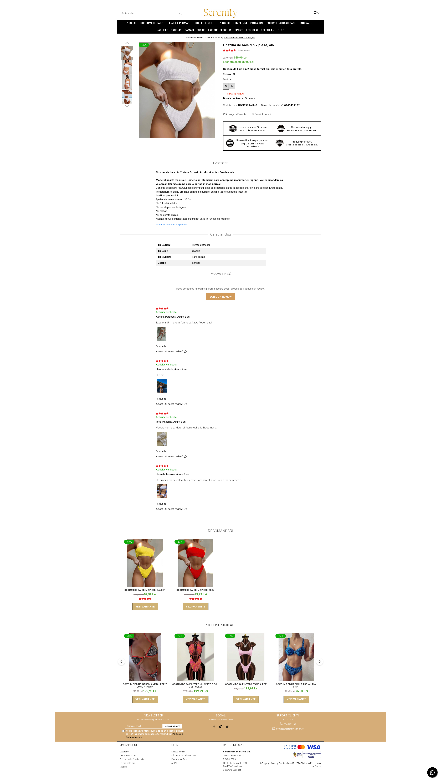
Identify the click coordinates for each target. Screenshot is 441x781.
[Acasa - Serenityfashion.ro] (220, 13)
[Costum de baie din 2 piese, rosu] (195, 563)
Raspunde (161, 346)
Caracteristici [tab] (220, 234)
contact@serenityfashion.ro (290, 728)
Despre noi (124, 752)
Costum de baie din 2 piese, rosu (195, 590)
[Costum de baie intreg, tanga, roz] (245, 657)
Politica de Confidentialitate (132, 759)
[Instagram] (227, 726)
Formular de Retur (179, 759)
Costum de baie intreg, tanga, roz (246, 684)
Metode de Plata (178, 752)
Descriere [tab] (220, 163)
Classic (196, 251)
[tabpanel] (177, 90)
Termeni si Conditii (128, 755)
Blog (281, 30)
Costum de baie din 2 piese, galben (145, 590)
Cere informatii (262, 114)
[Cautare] (180, 13)
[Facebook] (214, 726)
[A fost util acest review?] (185, 351)
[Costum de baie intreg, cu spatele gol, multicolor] (195, 657)
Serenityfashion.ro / (195, 37)
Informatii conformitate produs (171, 224)
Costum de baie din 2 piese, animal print (296, 685)
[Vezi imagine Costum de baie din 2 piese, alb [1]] (127, 67)
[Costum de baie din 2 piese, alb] (177, 90)
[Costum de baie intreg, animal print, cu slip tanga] (144, 657)
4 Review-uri (244, 50)
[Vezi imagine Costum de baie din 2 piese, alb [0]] (127, 53)
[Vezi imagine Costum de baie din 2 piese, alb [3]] (127, 97)
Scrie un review (220, 296)
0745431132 (289, 724)
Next (127, 105)
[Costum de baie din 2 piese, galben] (144, 563)
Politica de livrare (127, 763)
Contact (123, 767)
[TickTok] (221, 726)
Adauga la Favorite (235, 114)
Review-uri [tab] (220, 274)
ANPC (174, 763)
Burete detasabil (201, 245)
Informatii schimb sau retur (183, 755)
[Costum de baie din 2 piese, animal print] (296, 657)
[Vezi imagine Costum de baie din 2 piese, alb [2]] (127, 82)
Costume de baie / (215, 37)
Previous (127, 43)
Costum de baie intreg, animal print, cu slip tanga (145, 685)
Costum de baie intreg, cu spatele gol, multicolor (195, 685)
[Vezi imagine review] (161, 334)
